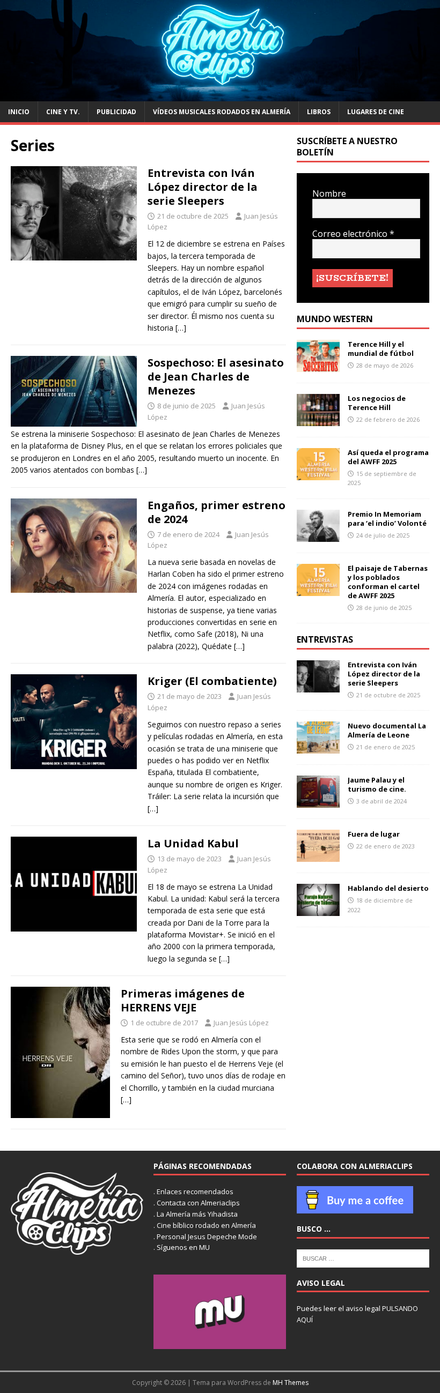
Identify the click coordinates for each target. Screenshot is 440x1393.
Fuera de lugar (374, 834)
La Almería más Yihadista (197, 1214)
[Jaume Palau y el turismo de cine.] (318, 801)
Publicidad (116, 111)
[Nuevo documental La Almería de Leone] (318, 747)
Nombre (329, 194)
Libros (319, 111)
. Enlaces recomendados (193, 1191)
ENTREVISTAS (325, 639)
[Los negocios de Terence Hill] (318, 420)
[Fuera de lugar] (318, 856)
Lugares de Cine (375, 111)
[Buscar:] (363, 1257)
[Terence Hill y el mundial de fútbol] (318, 366)
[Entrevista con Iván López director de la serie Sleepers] (318, 686)
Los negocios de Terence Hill (377, 402)
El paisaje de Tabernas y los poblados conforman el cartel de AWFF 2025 (388, 581)
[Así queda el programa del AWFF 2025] (318, 474)
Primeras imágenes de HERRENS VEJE (183, 1000)
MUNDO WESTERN (335, 319)
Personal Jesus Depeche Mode (207, 1236)
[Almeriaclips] (220, 95)
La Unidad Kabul (193, 843)
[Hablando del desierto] (318, 910)
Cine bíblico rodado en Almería (206, 1225)
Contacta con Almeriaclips (198, 1203)
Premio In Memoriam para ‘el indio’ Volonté (387, 518)
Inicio (19, 111)
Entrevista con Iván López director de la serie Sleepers (203, 187)
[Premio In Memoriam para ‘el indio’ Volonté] (318, 536)
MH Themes (291, 1382)
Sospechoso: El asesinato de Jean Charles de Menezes (216, 376)
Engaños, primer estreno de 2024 (216, 512)
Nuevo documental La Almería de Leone (387, 730)
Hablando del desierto (388, 888)
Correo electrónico (353, 234)
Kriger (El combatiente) (212, 681)
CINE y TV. (63, 111)
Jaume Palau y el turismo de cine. (377, 784)
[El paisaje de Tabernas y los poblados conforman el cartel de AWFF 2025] (318, 590)
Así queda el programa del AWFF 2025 (388, 457)
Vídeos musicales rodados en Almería (221, 111)
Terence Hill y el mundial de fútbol (381, 348)
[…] (180, 328)
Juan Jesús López (241, 1022)
